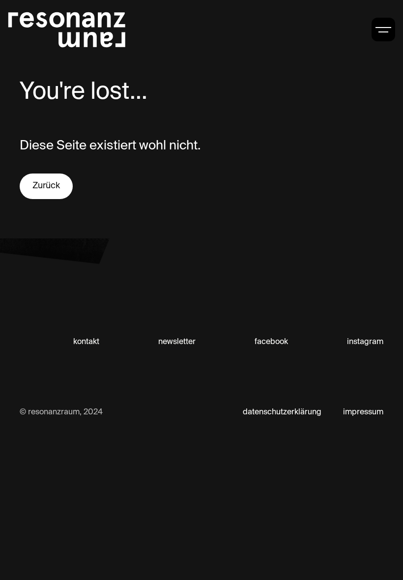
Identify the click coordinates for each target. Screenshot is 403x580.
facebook (271, 342)
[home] (67, 29)
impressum (363, 412)
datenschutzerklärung (282, 412)
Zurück (46, 185)
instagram (365, 342)
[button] (383, 29)
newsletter (177, 342)
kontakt (86, 342)
